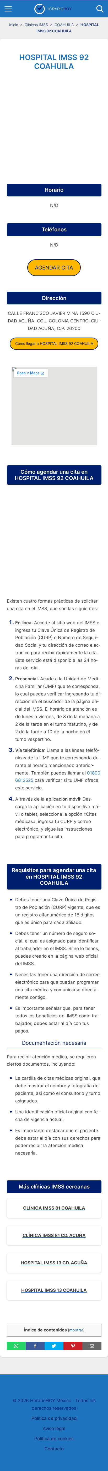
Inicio (13, 24)
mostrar (76, 1330)
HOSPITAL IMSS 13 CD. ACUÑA (54, 1262)
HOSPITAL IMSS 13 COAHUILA (54, 1290)
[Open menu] (8, 9)
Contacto (54, 1448)
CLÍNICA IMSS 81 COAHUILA (54, 1208)
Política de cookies (54, 1438)
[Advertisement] (54, 130)
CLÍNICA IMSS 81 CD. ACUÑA (54, 1235)
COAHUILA (64, 24)
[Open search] (100, 9)
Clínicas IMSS (36, 24)
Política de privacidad (54, 1418)
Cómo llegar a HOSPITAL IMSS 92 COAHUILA (54, 343)
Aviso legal (54, 1428)
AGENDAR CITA (54, 268)
